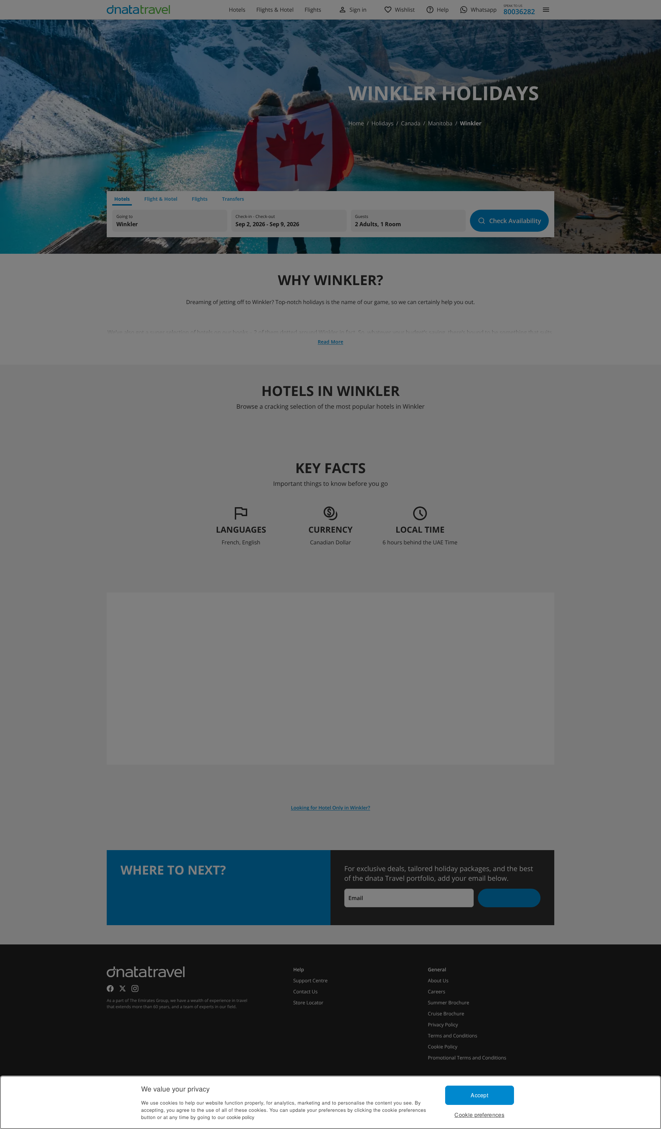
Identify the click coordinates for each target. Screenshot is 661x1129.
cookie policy (240, 1117)
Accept (479, 1095)
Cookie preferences (479, 1115)
